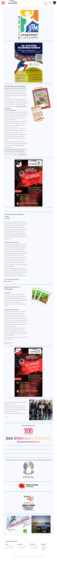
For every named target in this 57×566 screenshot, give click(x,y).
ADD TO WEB (41, 556)
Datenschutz (21, 556)
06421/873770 (44, 546)
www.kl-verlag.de (24, 154)
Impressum (15, 556)
